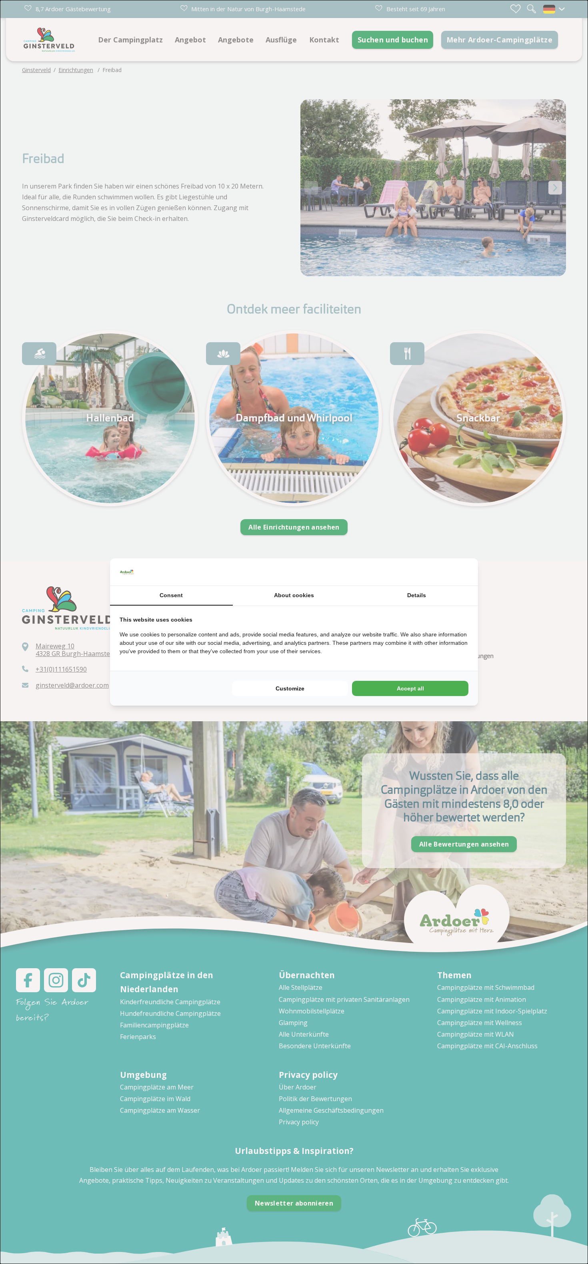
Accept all (410, 688)
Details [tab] (416, 595)
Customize (290, 688)
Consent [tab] (171, 595)
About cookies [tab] (294, 595)
